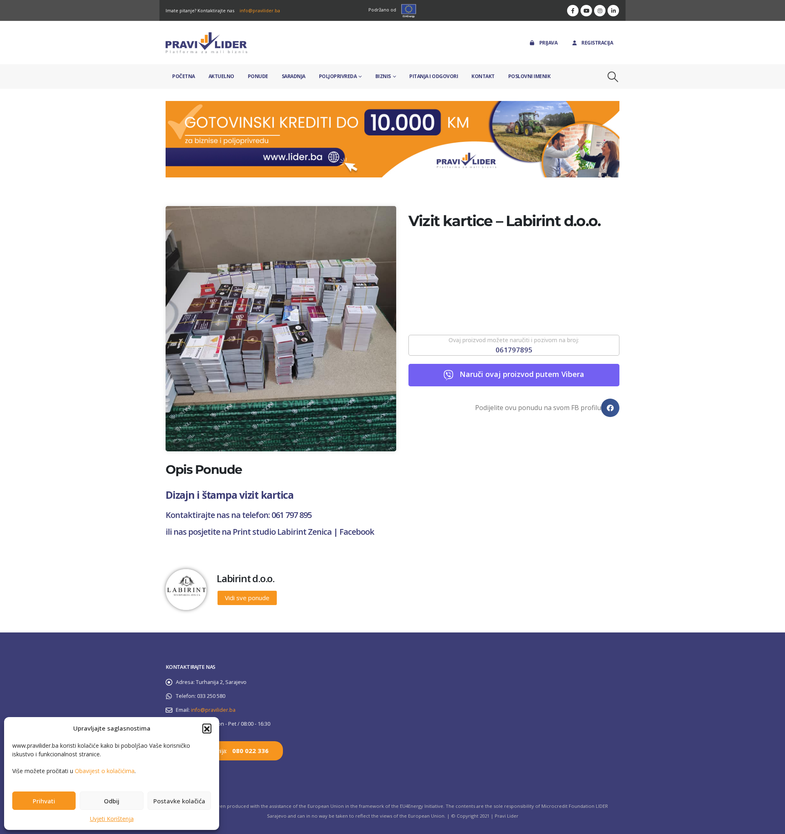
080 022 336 (250, 751)
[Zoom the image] (392, 106)
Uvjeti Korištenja (112, 819)
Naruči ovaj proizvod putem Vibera (522, 374)
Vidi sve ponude (247, 598)
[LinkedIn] (613, 10)
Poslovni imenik (529, 76)
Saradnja (293, 76)
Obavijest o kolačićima (105, 771)
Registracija (597, 42)
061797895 (514, 349)
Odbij (111, 801)
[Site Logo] (206, 42)
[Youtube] (586, 10)
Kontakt (483, 76)
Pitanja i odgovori (433, 76)
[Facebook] (573, 10)
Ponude (258, 76)
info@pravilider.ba (260, 10)
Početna (183, 76)
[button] (207, 728)
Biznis (383, 76)
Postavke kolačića (179, 801)
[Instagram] (600, 10)
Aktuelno (221, 76)
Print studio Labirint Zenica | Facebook (303, 531)
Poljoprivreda (338, 76)
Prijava (548, 42)
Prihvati (44, 801)
